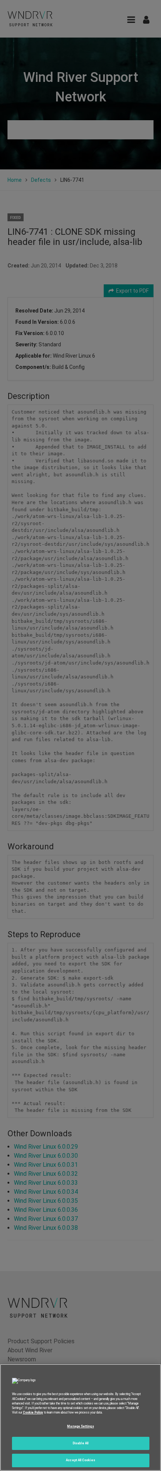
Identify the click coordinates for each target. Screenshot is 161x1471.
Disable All (80, 1443)
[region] (80, 1417)
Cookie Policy (33, 1412)
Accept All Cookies (80, 1460)
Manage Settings (80, 1426)
